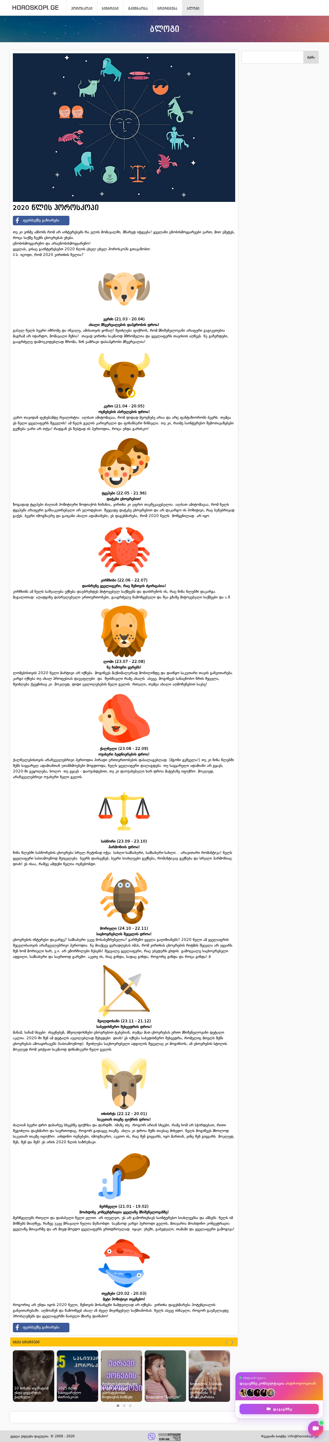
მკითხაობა (138, 8)
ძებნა (311, 57)
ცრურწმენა (167, 8)
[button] (118, 1405)
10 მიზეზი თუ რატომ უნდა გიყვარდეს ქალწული (31, 1392)
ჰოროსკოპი (81, 8)
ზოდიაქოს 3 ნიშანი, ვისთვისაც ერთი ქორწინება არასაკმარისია (206, 1390)
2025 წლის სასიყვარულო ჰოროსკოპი (69, 1392)
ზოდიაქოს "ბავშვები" (163, 1397)
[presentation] (226, 1342)
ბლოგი (193, 8)
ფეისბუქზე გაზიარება (41, 220)
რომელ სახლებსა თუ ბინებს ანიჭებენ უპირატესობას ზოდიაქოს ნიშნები (119, 1390)
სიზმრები (110, 8)
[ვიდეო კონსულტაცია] (315, 1428)
